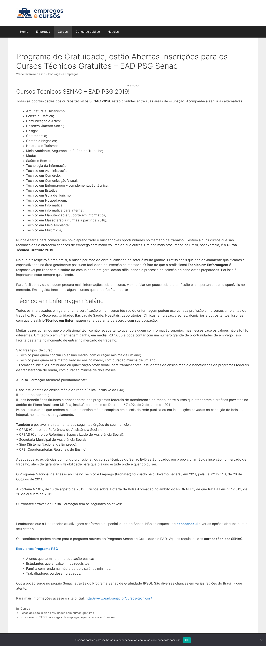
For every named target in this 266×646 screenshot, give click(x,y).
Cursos (63, 31)
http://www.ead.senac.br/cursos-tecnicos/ (119, 598)
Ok (187, 640)
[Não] (261, 640)
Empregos (43, 31)
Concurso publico (88, 31)
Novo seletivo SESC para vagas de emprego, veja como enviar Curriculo (67, 617)
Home (24, 31)
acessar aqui (187, 524)
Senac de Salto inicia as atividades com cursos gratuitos (57, 612)
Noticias (113, 31)
